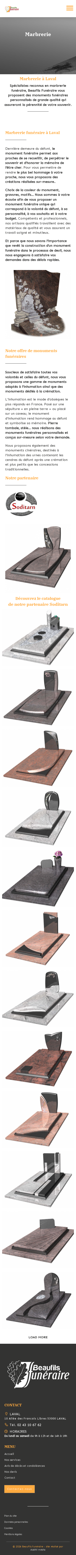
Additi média (38, 1549)
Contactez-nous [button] (19, 1489)
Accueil (9, 1454)
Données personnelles (16, 1522)
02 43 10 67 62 (28, 1425)
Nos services (12, 1459)
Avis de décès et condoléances (24, 1465)
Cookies (8, 1528)
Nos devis (10, 1471)
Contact (9, 1477)
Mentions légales (13, 1534)
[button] (38, 1374)
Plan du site (10, 1515)
